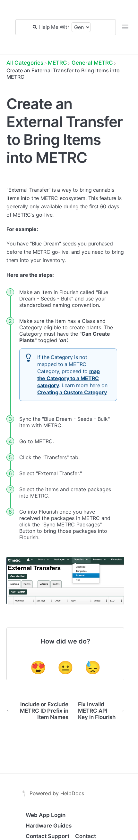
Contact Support (47, 836)
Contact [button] (85, 836)
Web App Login (45, 815)
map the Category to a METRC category (68, 378)
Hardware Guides (49, 825)
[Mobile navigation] (125, 27)
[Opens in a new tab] (24, 792)
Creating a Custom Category (72, 392)
